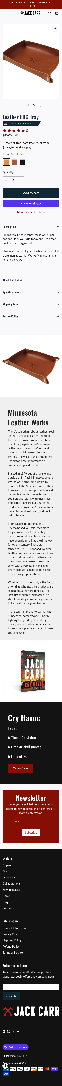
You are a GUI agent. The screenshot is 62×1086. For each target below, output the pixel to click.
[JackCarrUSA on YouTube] (18, 1031)
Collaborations (11, 883)
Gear (5, 871)
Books (6, 896)
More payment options (31, 212)
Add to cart (31, 193)
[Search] (49, 13)
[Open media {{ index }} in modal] (31, 61)
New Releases (11, 889)
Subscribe (31, 832)
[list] (31, 61)
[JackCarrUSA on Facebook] (4, 1031)
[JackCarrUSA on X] (13, 1031)
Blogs (6, 902)
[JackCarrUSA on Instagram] (8, 1031)
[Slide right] (58, 4)
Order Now (21, 768)
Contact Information (15, 928)
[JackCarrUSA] (30, 13)
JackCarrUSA (17, 1063)
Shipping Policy (12, 940)
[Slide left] (3, 4)
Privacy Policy (11, 934)
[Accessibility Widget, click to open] (5, 1066)
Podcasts (8, 908)
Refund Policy (11, 946)
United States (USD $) (14, 1055)
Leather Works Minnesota (34, 255)
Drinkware (9, 877)
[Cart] (57, 13)
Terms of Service (13, 952)
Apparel (7, 865)
